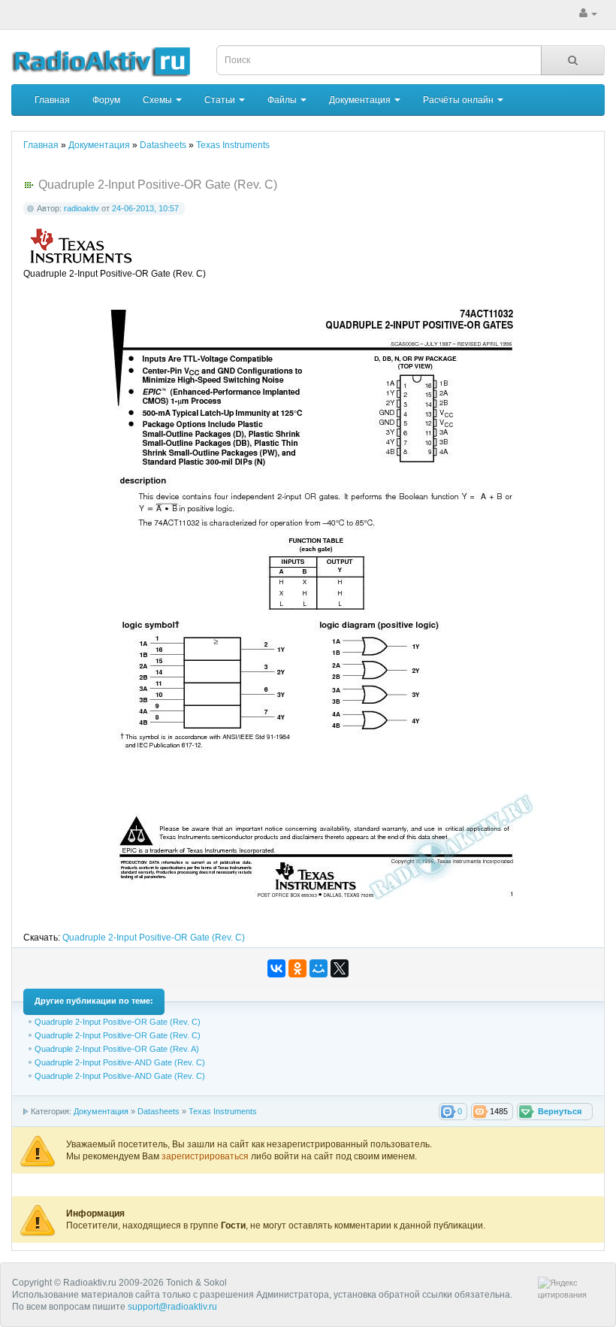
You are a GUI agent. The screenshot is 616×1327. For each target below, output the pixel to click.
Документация (361, 100)
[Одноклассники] (297, 968)
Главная (52, 100)
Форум (106, 100)
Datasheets (158, 1111)
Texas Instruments (223, 1111)
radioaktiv (81, 208)
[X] (340, 968)
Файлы (283, 100)
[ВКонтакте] (276, 968)
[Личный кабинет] (588, 13)
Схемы (158, 100)
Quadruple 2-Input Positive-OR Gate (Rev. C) (153, 937)
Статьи (220, 100)
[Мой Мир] (319, 968)
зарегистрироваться (206, 1156)
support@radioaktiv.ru (172, 1306)
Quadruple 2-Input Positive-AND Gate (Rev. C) (120, 1062)
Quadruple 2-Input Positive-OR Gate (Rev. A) (117, 1048)
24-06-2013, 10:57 (145, 208)
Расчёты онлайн (459, 100)
